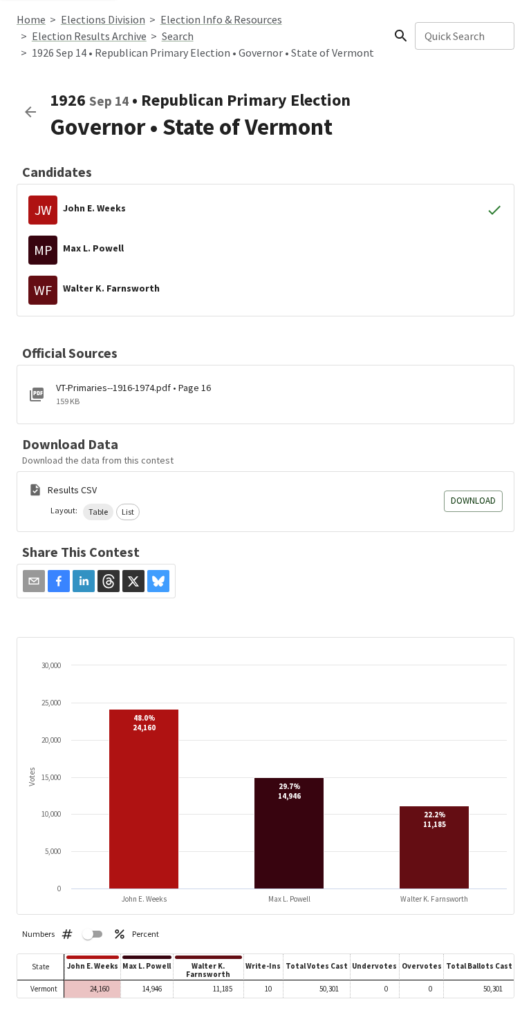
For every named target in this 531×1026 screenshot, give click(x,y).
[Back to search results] (30, 112)
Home (31, 19)
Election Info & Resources (221, 19)
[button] (98, 512)
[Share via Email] (34, 581)
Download (473, 500)
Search (178, 36)
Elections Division (103, 19)
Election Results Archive (89, 36)
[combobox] (463, 36)
